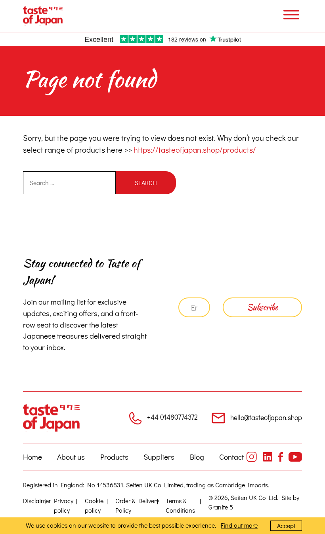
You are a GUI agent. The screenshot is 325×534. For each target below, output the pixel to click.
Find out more (239, 525)
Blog (197, 457)
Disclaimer (37, 500)
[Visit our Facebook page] (280, 457)
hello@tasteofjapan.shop (266, 417)
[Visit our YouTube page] (295, 457)
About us (71, 457)
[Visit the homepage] (43, 16)
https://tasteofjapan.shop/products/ (195, 149)
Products (114, 457)
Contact (231, 457)
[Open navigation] (291, 16)
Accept (286, 525)
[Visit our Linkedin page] (268, 457)
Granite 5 (220, 507)
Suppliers (158, 457)
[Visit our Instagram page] (252, 457)
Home (32, 457)
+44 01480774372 (172, 417)
